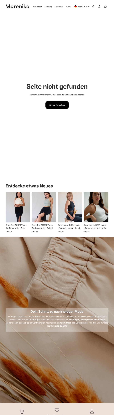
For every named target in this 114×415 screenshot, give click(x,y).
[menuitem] (68, 6)
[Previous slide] (8, 207)
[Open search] (93, 6)
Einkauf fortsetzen (57, 105)
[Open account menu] (99, 6)
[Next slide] (28, 207)
